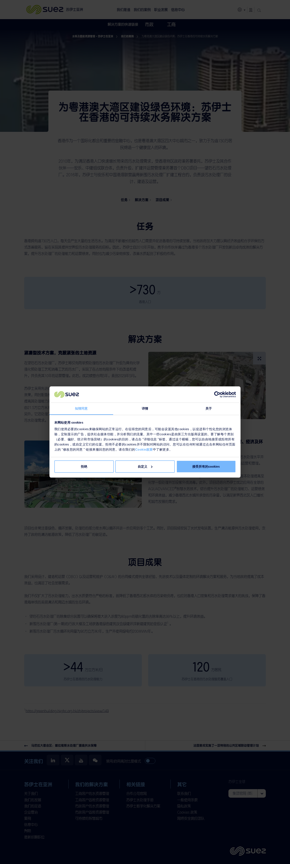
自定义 (142, 466)
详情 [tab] (145, 408)
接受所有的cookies (206, 466)
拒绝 (84, 466)
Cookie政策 (144, 449)
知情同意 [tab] (81, 408)
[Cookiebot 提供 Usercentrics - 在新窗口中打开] (217, 394)
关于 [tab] (209, 408)
